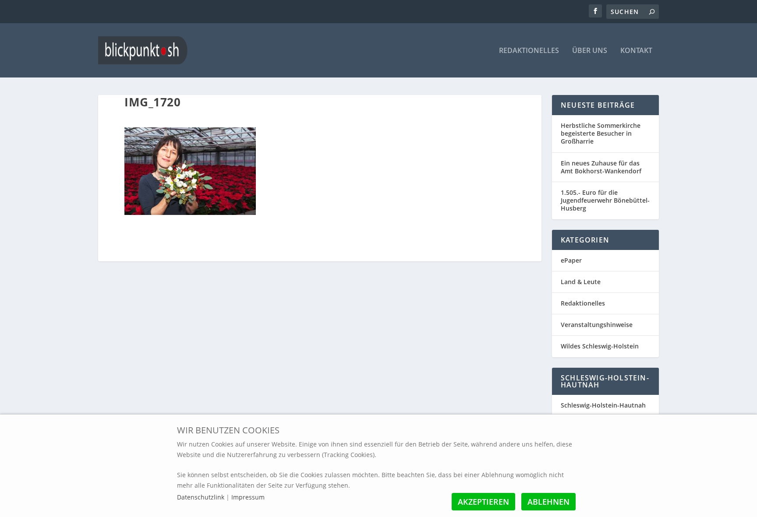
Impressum (248, 497)
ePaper (571, 260)
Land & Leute (581, 282)
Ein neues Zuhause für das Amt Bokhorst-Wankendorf (601, 167)
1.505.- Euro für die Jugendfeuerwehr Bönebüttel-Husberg (605, 200)
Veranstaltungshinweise (597, 324)
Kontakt (636, 51)
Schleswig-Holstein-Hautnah (603, 405)
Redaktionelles (529, 51)
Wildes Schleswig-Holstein (600, 346)
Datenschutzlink (201, 497)
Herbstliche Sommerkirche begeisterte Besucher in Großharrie (600, 133)
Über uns (589, 51)
